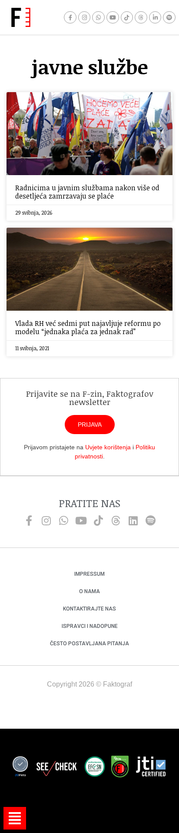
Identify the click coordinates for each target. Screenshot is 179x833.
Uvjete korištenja (108, 447)
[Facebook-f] (70, 17)
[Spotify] (169, 17)
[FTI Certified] (150, 768)
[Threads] (141, 17)
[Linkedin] (133, 520)
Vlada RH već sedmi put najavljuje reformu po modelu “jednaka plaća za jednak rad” (88, 327)
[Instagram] (84, 17)
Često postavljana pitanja (89, 644)
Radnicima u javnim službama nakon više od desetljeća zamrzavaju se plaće (87, 192)
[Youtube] (112, 17)
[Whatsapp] (98, 17)
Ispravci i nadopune (90, 626)
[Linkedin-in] (155, 17)
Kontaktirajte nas (89, 609)
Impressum (89, 574)
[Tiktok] (127, 17)
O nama (89, 591)
